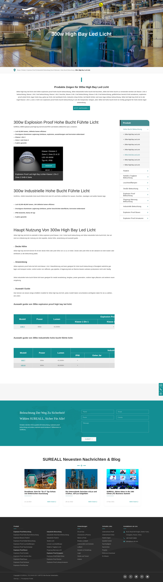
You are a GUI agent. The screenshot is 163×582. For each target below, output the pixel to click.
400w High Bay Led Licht (132, 160)
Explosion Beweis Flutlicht (22, 538)
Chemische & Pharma (84, 535)
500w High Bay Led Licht (132, 165)
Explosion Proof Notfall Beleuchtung (24, 541)
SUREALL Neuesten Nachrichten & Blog (81, 459)
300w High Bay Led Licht (82, 70)
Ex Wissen (105, 556)
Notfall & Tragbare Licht (54, 547)
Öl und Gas (80, 531)
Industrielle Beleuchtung (132, 206)
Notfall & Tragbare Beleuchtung (130, 177)
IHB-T (23, 360)
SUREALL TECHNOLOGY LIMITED (32, 575)
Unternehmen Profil (108, 531)
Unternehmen (110, 12)
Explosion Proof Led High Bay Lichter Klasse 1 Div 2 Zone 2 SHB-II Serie (36, 175)
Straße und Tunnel (83, 556)
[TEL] (161, 389)
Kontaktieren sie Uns (130, 526)
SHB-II (22, 327)
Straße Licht (50, 541)
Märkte (80, 12)
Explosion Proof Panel (20, 559)
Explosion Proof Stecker (54, 559)
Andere (79, 559)
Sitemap (16, 578)
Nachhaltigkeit (106, 544)
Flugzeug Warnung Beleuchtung (130, 200)
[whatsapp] (161, 394)
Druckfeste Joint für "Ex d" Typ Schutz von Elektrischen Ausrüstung (40, 492)
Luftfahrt (79, 547)
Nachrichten (106, 547)
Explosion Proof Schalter (21, 553)
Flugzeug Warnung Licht (54, 550)
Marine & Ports (81, 538)
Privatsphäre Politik (27, 578)
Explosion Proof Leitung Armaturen (57, 562)
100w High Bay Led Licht (132, 134)
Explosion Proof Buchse (21, 565)
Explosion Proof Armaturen (133, 218)
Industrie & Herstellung (84, 550)
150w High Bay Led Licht (132, 139)
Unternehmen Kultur (108, 535)
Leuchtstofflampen (130, 183)
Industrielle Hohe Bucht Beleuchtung (58, 535)
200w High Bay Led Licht (132, 144)
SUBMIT (89, 439)
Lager (79, 553)
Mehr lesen (51, 502)
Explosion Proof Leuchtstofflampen (24, 544)
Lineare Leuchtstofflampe (54, 544)
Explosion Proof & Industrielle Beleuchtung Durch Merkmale (43, 70)
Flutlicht (126, 171)
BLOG (106, 4)
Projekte (104, 550)
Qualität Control (107, 541)
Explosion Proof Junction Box (22, 556)
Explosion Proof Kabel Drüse (55, 556)
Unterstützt (93, 12)
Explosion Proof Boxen (131, 212)
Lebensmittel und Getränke (85, 544)
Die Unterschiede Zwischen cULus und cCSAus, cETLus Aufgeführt (81, 492)
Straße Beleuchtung (130, 189)
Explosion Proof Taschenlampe (23, 547)
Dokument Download (108, 553)
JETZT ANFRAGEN (81, 108)
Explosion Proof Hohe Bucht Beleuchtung (26, 535)
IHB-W (23, 365)
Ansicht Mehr (48, 166)
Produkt (51, 12)
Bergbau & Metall (82, 541)
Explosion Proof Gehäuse (21, 562)
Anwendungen (82, 526)
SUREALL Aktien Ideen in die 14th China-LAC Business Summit (120, 492)
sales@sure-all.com (122, 5)
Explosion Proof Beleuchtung (129, 194)
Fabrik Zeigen (106, 538)
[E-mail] (161, 385)
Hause (19, 70)
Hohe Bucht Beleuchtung (67, 70)
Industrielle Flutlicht (53, 538)
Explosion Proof (64, 13)
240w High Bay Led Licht (132, 149)
